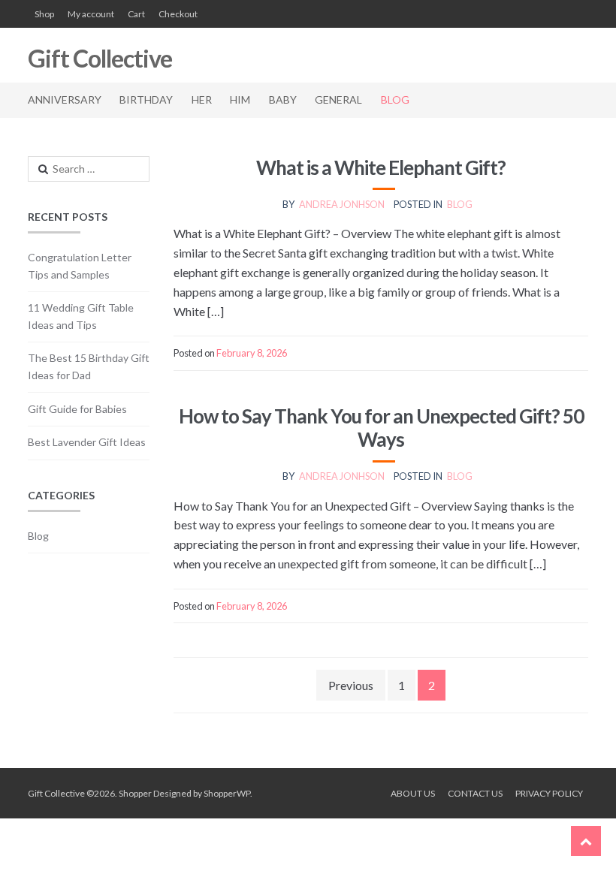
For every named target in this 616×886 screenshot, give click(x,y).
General (338, 99)
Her (202, 99)
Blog (395, 99)
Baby (283, 99)
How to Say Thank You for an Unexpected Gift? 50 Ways (381, 427)
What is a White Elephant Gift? (381, 167)
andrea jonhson (342, 204)
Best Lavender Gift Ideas (87, 441)
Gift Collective (100, 58)
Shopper (135, 793)
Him (240, 99)
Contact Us (475, 793)
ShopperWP (227, 793)
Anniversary (64, 99)
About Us (413, 793)
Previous (350, 685)
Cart (136, 14)
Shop (44, 14)
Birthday (146, 99)
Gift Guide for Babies (77, 408)
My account (91, 14)
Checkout (178, 14)
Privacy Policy (549, 793)
